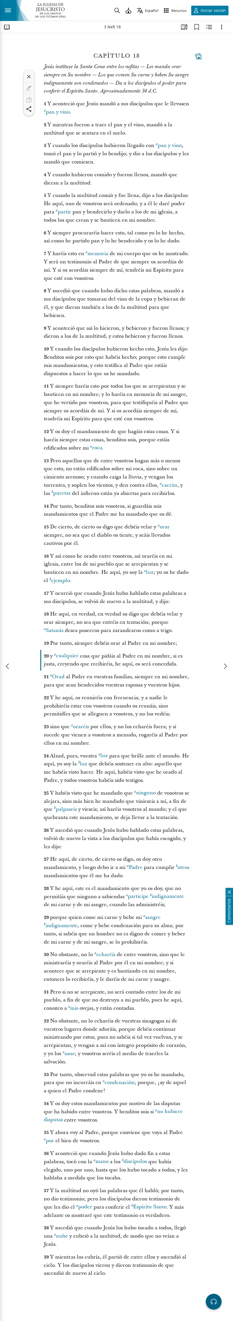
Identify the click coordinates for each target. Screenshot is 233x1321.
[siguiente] (225, 666)
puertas (61, 493)
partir (64, 211)
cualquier (67, 656)
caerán (169, 485)
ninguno (146, 793)
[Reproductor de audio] (214, 1302)
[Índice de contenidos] (6, 26)
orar (165, 526)
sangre (153, 917)
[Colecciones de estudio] (184, 27)
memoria (98, 253)
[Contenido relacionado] (209, 27)
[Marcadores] (196, 27)
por (50, 1140)
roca (97, 447)
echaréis (105, 954)
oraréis (81, 726)
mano (102, 1161)
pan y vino (58, 111)
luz (149, 572)
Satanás (54, 630)
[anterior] (8, 666)
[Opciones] (221, 27)
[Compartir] (29, 109)
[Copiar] (29, 99)
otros (183, 867)
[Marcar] (29, 88)
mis (74, 1008)
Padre (135, 867)
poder (85, 1207)
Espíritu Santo (150, 1207)
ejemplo (60, 580)
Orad (58, 676)
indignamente (168, 896)
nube (62, 1236)
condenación (119, 1082)
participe (138, 896)
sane (70, 1053)
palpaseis (66, 809)
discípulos (135, 1161)
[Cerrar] (29, 76)
